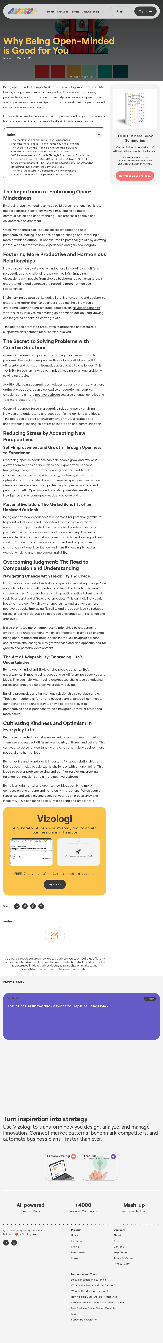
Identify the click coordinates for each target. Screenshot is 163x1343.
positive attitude (47, 394)
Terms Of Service (124, 1257)
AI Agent (149, 999)
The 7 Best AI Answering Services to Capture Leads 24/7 (58, 1005)
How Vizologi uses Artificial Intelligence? (94, 1296)
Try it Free (54, 884)
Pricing (75, 11)
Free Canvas (78, 1252)
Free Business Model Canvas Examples (94, 1308)
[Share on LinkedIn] (17, 906)
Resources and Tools (84, 1274)
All (29, 58)
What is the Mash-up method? (89, 1290)
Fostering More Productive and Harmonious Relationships (45, 143)
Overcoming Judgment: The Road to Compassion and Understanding (52, 162)
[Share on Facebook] (33, 906)
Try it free (145, 11)
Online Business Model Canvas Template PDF (97, 1302)
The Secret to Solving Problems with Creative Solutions (44, 147)
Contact (119, 1246)
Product (76, 1230)
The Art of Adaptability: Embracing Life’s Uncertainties (43, 170)
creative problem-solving (63, 495)
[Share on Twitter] (25, 906)
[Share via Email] (41, 906)
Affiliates (119, 1240)
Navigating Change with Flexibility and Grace (37, 166)
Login (120, 11)
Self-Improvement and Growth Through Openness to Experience (50, 155)
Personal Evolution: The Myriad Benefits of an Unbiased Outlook (49, 158)
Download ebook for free (135, 175)
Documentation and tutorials (88, 1279)
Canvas (86, 11)
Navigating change (86, 307)
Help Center (121, 1252)
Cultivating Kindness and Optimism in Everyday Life (41, 174)
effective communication (30, 537)
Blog (96, 11)
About (117, 1235)
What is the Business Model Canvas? (93, 1285)
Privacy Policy (122, 1263)
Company (119, 1230)
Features (62, 11)
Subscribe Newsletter (84, 1319)
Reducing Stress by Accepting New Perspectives (40, 151)
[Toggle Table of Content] (99, 135)
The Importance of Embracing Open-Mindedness (40, 139)
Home (51, 11)
